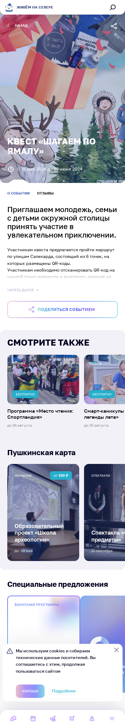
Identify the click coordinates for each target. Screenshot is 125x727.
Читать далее (20, 290)
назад (21, 25)
